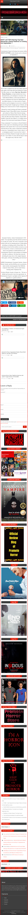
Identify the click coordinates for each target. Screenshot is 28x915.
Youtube (5, 904)
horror (3, 47)
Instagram (6, 902)
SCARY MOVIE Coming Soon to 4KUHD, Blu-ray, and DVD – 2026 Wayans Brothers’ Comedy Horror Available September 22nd (14, 809)
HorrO (10, 331)
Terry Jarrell (5, 834)
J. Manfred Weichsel (7, 840)
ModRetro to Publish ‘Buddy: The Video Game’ (12, 813)
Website (2, 414)
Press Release (3, 33)
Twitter (5, 897)
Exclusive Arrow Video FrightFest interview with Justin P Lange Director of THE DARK (12, 376)
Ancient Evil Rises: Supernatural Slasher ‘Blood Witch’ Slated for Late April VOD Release (14, 352)
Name (2, 404)
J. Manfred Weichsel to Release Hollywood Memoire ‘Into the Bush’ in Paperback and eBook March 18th (14, 842)
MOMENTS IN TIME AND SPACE (19, 319)
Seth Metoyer (6, 850)
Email (2, 409)
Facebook (6, 899)
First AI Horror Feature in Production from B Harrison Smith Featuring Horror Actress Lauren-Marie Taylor (15, 836)
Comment (3, 392)
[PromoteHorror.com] (14, 12)
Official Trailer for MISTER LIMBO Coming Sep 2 (11, 316)
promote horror (11, 47)
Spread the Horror (22, 48)
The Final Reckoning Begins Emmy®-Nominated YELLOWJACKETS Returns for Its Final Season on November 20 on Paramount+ (14, 817)
